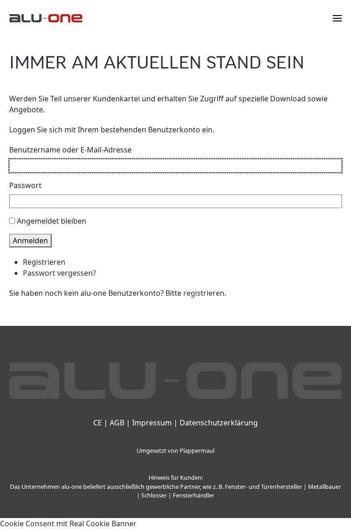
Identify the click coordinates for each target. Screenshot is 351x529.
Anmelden (30, 241)
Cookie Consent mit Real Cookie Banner (68, 524)
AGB (117, 423)
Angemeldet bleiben (51, 221)
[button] (337, 18)
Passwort (25, 185)
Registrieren (44, 262)
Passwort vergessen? (59, 273)
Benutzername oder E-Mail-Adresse (70, 150)
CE (97, 423)
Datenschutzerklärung (219, 423)
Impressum (152, 423)
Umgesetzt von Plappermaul (175, 450)
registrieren (203, 293)
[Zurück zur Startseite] (45, 18)
